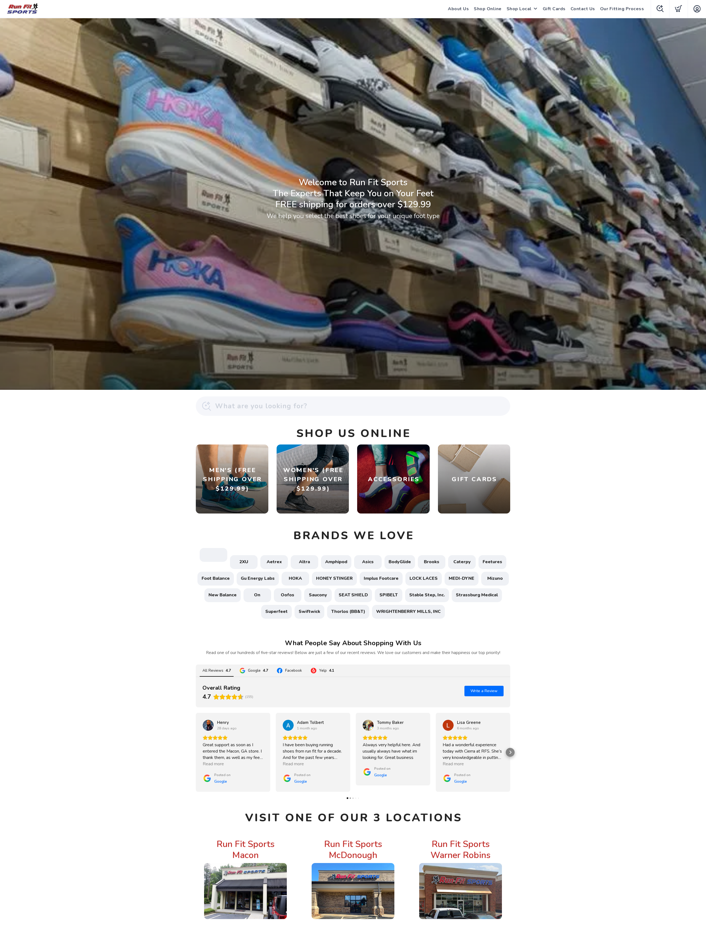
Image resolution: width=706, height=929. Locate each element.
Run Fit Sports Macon (245, 849)
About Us (458, 9)
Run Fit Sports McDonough (353, 849)
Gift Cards (554, 9)
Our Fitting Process (622, 9)
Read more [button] (213, 764)
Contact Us (583, 9)
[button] (195, 752)
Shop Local (519, 9)
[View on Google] (208, 725)
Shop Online (488, 9)
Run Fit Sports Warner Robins (460, 849)
